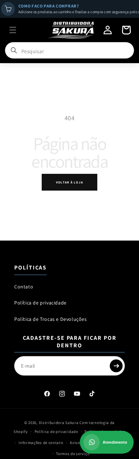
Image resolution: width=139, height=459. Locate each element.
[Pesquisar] (13, 50)
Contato (23, 286)
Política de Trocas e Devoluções (50, 319)
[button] (13, 30)
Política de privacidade (40, 302)
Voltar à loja (69, 182)
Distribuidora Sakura (59, 422)
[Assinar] (116, 365)
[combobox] (70, 51)
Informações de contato (41, 442)
